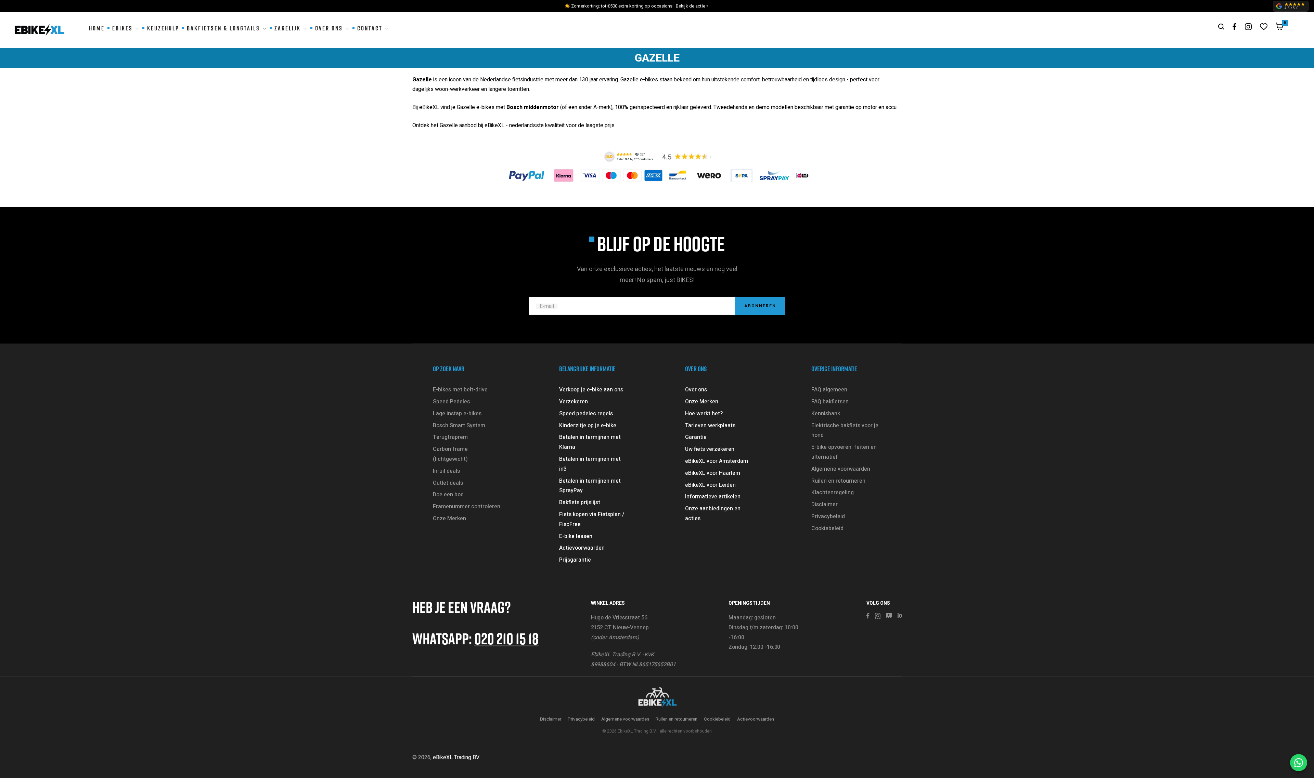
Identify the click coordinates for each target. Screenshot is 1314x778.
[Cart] (1279, 28)
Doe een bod (448, 495)
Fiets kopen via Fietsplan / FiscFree (591, 519)
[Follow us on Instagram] (1248, 26)
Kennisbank (825, 414)
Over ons (696, 390)
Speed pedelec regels (586, 414)
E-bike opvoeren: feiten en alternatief (844, 452)
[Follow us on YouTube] (889, 615)
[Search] (1221, 27)
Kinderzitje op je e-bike (587, 425)
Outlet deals (448, 483)
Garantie (696, 437)
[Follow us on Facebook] (1235, 26)
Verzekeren (573, 402)
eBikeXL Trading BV (456, 757)
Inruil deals (446, 471)
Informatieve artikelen (712, 497)
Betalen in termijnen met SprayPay (590, 486)
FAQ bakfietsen (830, 402)
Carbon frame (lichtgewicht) (450, 454)
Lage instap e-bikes (457, 414)
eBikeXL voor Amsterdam (716, 461)
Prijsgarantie (575, 560)
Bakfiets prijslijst (579, 502)
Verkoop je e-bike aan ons (591, 390)
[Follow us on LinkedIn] (900, 615)
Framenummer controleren (466, 506)
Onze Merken (449, 518)
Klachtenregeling (832, 492)
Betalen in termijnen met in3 (590, 464)
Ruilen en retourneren (838, 481)
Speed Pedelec (451, 402)
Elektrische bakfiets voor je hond (844, 430)
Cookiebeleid (827, 528)
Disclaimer (824, 504)
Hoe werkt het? (704, 414)
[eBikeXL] (657, 697)
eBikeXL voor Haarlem (712, 473)
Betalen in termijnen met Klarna (590, 442)
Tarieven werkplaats (710, 425)
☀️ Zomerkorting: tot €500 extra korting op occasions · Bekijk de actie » (636, 6)
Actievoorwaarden (582, 548)
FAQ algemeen (829, 390)
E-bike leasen (575, 536)
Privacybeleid (828, 516)
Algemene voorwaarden (840, 469)
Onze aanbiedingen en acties (712, 514)
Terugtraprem (450, 437)
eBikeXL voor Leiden (710, 485)
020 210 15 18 (506, 638)
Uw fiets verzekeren (709, 449)
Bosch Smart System (459, 425)
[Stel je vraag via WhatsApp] (1298, 762)
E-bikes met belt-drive (460, 390)
